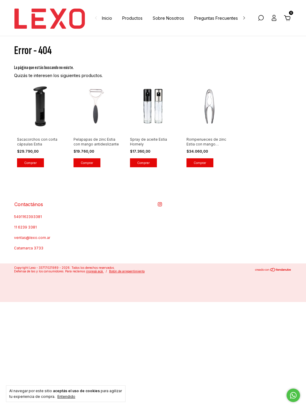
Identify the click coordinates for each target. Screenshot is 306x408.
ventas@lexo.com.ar (32, 237)
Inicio (107, 18)
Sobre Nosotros (168, 18)
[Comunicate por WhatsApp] (293, 395)
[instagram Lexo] (159, 204)
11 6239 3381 (25, 227)
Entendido (66, 396)
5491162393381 (28, 216)
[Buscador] (260, 18)
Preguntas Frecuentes (216, 18)
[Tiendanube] (273, 270)
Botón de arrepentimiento (127, 271)
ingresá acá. (95, 271)
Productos (132, 18)
